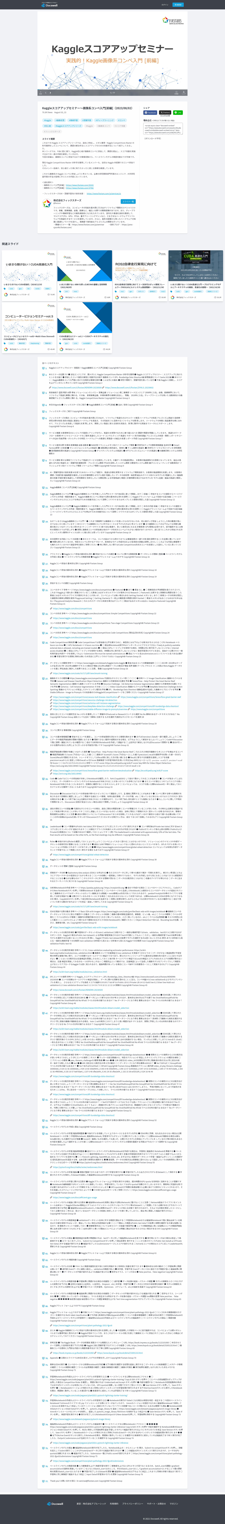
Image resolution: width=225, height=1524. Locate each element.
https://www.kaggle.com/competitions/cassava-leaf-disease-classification (85, 697)
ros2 (122, 291)
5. (46, 411)
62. (46, 1260)
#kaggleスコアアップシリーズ (68, 125)
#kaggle (47, 120)
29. (46, 724)
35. (46, 809)
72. (46, 1377)
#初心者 (47, 125)
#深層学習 (86, 120)
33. (46, 778)
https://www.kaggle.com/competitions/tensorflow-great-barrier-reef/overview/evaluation (92, 770)
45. (46, 977)
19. (46, 577)
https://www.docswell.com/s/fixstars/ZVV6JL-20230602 (129, 387)
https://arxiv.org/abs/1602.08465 (67, 773)
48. (46, 1034)
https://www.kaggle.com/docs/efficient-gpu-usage (75, 1197)
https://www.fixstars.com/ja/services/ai (104, 193)
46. (46, 995)
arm (66, 291)
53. (46, 1127)
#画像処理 (60, 120)
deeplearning (35, 343)
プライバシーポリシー (132, 1503)
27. (46, 678)
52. (46, 1120)
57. (46, 1181)
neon (75, 291)
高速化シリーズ (212, 291)
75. (46, 1448)
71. (46, 1364)
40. (46, 873)
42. (46, 911)
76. (46, 1466)
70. (46, 1358)
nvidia (37, 289)
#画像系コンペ (104, 125)
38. (46, 860)
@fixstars (57, 203)
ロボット (141, 291)
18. (46, 570)
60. (46, 1238)
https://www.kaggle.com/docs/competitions (72, 608)
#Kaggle (89, 125)
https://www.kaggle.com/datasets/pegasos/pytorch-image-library (81, 1419)
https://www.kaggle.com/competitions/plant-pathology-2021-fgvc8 (82, 1325)
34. (46, 794)
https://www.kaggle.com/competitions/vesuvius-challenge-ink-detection (85, 700)
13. (46, 506)
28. (46, 714)
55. (46, 1151)
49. (46, 1055)
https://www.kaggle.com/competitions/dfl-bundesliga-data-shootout (148, 706)
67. (46, 1312)
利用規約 (114, 1503)
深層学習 (48, 343)
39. (46, 866)
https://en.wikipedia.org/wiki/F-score (151, 770)
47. (46, 1013)
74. (46, 1424)
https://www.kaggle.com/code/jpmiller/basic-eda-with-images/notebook (85, 927)
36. (46, 826)
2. (46, 374)
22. (46, 613)
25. (46, 642)
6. (46, 418)
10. (46, 472)
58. (46, 1202)
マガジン (174, 1503)
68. (46, 1330)
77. (46, 1481)
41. (46, 888)
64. (46, 1281)
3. (46, 392)
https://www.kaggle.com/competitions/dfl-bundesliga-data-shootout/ (84, 1076)
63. (46, 1266)
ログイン (165, 5)
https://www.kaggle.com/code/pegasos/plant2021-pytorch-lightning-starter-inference (90, 1442)
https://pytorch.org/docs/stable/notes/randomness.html (77, 1167)
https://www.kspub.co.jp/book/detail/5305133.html (120, 1352)
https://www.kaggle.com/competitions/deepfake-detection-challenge (83, 706)
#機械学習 (73, 120)
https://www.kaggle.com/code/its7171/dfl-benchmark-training (80, 673)
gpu (20, 289)
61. (46, 1253)
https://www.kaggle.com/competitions (148, 709)
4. (46, 405)
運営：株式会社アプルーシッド (91, 1503)
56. (46, 1172)
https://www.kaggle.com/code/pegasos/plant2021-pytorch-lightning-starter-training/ (90, 1395)
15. (46, 539)
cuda (11, 289)
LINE (179, 112)
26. (46, 663)
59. (46, 1220)
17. (46, 563)
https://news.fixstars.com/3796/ (80, 187)
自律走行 (152, 291)
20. (46, 583)
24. (46, 633)
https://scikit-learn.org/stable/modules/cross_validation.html (80, 971)
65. (46, 1293)
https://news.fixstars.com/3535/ (80, 185)
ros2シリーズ (165, 291)
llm (29, 289)
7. (46, 433)
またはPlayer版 (165, 115)
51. (46, 1099)
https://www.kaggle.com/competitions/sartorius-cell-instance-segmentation (86, 703)
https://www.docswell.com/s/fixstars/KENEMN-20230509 (77, 387)
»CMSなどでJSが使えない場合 (163, 120)
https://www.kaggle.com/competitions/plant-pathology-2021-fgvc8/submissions (88, 1460)
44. (46, 950)
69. (46, 1343)
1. (46, 368)
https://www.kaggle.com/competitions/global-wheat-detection (81, 854)
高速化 (47, 289)
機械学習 (22, 343)
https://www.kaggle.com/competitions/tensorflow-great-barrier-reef (151, 697)
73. (46, 1400)
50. (46, 1081)
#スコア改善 (120, 125)
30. (46, 730)
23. (46, 623)
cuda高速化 (198, 291)
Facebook (152, 112)
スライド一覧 (128, 201)
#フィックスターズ (52, 131)
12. (46, 494)
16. (46, 554)
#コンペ (121, 120)
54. (46, 1133)
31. (46, 737)
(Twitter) (166, 112)
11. (46, 487)
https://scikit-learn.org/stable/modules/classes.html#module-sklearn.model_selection (91, 1007)
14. (46, 521)
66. (46, 1306)
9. (46, 460)
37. (46, 841)
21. (46, 590)
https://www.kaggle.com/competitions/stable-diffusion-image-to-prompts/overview (90, 709)
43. (46, 932)
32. (46, 752)
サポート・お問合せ (156, 1503)
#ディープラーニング (105, 120)
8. (46, 445)
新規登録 (178, 5)
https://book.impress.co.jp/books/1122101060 (73, 1352)
